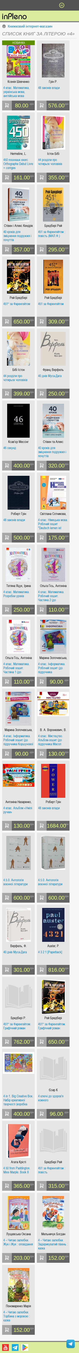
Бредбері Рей (53, 226)
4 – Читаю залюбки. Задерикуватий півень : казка (53, 1244)
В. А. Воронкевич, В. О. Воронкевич (53, 730)
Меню (17, 5)
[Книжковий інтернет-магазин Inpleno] (14, 16)
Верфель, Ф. (18, 946)
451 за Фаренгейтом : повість (51, 1170)
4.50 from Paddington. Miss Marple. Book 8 (16, 1170)
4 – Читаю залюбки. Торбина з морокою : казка (16, 1316)
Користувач (39, 5)
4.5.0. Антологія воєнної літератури (15, 882)
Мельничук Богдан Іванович (53, 1234)
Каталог (5, 5)
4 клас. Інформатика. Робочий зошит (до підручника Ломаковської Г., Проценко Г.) (51, 668)
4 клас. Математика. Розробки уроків (16, 594)
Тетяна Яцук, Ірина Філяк (18, 586)
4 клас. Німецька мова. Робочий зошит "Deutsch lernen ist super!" (53, 524)
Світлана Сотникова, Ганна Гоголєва (53, 514)
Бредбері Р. (18, 1018)
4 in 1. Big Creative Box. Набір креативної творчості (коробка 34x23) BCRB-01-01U (18, 1100)
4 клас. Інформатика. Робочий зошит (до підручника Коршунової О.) (18, 740)
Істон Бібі (53, 154)
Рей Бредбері (18, 298)
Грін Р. (53, 82)
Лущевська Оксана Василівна (18, 1234)
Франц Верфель (53, 370)
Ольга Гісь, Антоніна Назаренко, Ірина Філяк (53, 586)
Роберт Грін (18, 514)
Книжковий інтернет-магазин (30, 26)
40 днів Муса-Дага (50, 376)
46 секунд (9, 448)
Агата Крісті (18, 1162)
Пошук (28, 5)
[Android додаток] (24, 1347)
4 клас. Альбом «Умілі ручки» (17, 810)
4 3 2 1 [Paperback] (50, 952)
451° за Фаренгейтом (16, 304)
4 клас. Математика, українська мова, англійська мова (16, 92)
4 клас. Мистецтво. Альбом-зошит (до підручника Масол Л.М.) (50, 740)
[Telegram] (15, 1347)
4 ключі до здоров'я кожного (50, 1098)
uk (61, 5)
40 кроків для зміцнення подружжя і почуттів (17, 236)
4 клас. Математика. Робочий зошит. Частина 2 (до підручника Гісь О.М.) (52, 596)
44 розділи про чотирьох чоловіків (50, 162)
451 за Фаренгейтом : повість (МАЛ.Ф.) (51, 234)
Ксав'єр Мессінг (18, 442)
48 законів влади (49, 88)
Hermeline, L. (18, 154)
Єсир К (53, 1090)
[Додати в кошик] (7, 105)
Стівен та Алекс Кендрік (53, 442)
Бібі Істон (18, 370)
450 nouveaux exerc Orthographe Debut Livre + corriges (18, 164)
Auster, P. (53, 946)
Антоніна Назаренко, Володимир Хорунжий (18, 802)
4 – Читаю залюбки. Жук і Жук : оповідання (18, 1242)
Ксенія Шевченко (18, 82)
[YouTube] (5, 1347)
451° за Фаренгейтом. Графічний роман (17, 1026)
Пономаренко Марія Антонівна (18, 1306)
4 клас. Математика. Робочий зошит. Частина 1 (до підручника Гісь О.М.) (17, 668)
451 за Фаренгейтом (51, 304)
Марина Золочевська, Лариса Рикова (53, 658)
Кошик (50, 5)
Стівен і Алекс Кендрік (18, 226)
